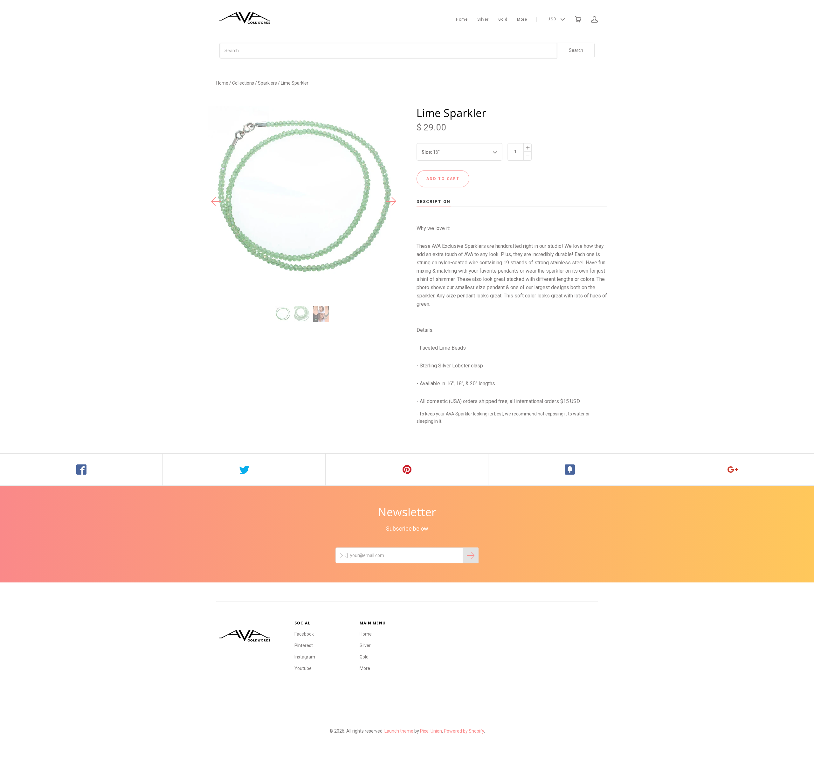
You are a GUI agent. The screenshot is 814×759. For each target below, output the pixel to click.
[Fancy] (569, 469)
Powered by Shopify (464, 731)
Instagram (304, 656)
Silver (483, 19)
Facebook (304, 634)
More (522, 19)
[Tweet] (244, 469)
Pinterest (303, 645)
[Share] (81, 469)
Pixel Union (431, 731)
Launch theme (398, 731)
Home (462, 19)
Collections (243, 83)
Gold (502, 19)
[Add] (732, 469)
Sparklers (267, 83)
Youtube (303, 668)
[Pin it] (407, 469)
